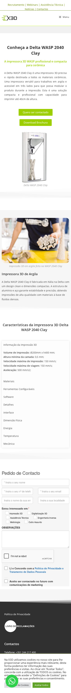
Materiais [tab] (8, 381)
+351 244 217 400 (26, 652)
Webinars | (34, 4)
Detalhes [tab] (8, 404)
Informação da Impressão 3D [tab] (20, 344)
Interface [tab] (8, 412)
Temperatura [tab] (11, 436)
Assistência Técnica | (53, 4)
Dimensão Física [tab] (12, 420)
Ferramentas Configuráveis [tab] (18, 389)
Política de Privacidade (17, 614)
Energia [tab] (7, 428)
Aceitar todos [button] (41, 685)
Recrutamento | (17, 4)
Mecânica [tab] (8, 443)
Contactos (42, 9)
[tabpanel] (35, 363)
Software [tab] (8, 396)
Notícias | (30, 9)
